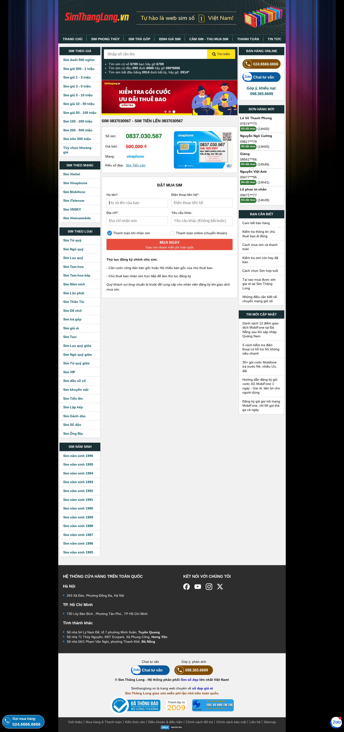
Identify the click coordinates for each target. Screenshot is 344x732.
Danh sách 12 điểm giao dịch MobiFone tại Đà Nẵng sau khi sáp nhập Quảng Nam (260, 329)
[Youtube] (197, 586)
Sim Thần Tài (73, 302)
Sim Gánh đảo (74, 416)
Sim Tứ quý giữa (76, 363)
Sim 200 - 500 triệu (77, 130)
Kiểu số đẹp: (114, 165)
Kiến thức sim (135, 722)
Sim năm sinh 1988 (78, 526)
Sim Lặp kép (73, 407)
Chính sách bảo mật (231, 722)
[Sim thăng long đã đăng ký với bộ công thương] (135, 705)
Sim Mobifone (74, 192)
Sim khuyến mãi (75, 389)
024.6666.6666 (265, 64)
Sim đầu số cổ (74, 381)
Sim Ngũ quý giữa (77, 354)
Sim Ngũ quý (73, 249)
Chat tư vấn (263, 77)
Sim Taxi (70, 337)
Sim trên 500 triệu (77, 139)
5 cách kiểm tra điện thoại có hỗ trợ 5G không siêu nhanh (260, 349)
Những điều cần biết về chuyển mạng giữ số (259, 299)
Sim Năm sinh (74, 284)
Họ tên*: (112, 195)
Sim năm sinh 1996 (78, 456)
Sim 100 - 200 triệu (77, 121)
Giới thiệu (75, 722)
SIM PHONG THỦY (105, 39)
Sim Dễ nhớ (72, 310)
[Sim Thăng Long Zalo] (336, 722)
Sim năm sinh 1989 (78, 517)
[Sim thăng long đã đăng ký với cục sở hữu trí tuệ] (213, 705)
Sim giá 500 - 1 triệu (79, 69)
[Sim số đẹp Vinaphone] (135, 156)
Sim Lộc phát (73, 293)
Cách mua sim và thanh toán (260, 247)
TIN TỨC (274, 39)
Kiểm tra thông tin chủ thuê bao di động (258, 234)
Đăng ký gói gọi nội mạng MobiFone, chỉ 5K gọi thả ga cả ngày (261, 405)
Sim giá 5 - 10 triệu (78, 95)
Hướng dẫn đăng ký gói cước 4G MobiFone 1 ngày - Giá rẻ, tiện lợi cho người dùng (261, 386)
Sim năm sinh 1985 (78, 552)
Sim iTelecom (73, 200)
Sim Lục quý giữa (77, 346)
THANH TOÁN (248, 39)
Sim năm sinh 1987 (78, 535)
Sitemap (270, 722)
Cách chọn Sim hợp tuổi (260, 271)
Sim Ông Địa (73, 433)
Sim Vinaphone (75, 183)
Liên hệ (254, 722)
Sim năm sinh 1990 (78, 508)
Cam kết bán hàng (256, 223)
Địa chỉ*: (112, 213)
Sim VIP (69, 372)
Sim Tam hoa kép (76, 275)
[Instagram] (209, 586)
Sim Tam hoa (73, 267)
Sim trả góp (72, 319)
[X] (220, 586)
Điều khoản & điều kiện (165, 722)
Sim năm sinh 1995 (78, 464)
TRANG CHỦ (72, 39)
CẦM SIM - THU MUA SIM (208, 39)
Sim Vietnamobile (77, 218)
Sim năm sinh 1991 (78, 500)
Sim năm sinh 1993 (78, 482)
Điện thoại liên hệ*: (185, 195)
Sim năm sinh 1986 (78, 543)
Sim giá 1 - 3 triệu (77, 77)
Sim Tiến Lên (135, 165)
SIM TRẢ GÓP (139, 39)
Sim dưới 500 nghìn (79, 60)
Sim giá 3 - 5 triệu (77, 86)
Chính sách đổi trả (199, 722)
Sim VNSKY (72, 209)
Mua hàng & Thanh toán (104, 722)
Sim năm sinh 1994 (78, 473)
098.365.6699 (196, 670)
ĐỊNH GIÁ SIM (170, 39)
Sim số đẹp (189, 680)
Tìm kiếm (223, 54)
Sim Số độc (72, 425)
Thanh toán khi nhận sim (131, 233)
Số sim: (110, 136)
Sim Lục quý (73, 258)
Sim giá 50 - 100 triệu (79, 113)
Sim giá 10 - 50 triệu (79, 104)
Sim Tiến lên (73, 398)
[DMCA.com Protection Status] (172, 727)
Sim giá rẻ (71, 328)
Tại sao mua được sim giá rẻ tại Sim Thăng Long (259, 284)
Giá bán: (111, 146)
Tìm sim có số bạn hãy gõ (136, 64)
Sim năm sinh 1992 (78, 491)
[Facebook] (186, 586)
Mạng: (110, 156)
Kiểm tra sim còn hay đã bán (260, 260)
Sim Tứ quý (72, 240)
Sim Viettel (71, 174)
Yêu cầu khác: (181, 213)
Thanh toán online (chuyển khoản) (201, 233)
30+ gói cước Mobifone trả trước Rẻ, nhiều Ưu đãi (259, 366)
